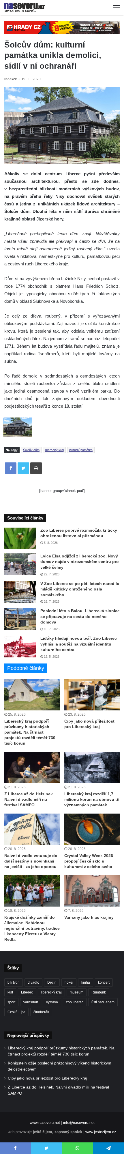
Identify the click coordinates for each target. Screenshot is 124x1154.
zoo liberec (74, 1002)
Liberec (27, 992)
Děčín (52, 982)
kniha (85, 982)
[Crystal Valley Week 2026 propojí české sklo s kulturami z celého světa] (92, 829)
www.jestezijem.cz (100, 1132)
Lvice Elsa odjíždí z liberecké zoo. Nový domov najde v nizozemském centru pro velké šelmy (79, 562)
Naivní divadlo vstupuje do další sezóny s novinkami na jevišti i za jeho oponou (30, 861)
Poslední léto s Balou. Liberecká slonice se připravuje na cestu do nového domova (80, 616)
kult (10, 992)
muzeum (76, 992)
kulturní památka (81, 450)
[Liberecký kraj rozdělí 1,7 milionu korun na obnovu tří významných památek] (92, 767)
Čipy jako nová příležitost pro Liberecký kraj (47, 1078)
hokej (69, 982)
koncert (104, 982)
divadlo (33, 982)
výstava (52, 1002)
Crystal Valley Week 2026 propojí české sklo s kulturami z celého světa (88, 861)
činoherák (41, 1012)
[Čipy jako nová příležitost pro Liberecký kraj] (92, 694)
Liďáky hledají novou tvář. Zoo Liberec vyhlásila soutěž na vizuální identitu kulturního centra (78, 644)
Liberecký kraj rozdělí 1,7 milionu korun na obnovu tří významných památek (91, 799)
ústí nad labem (102, 1002)
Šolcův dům (31, 450)
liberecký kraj (54, 450)
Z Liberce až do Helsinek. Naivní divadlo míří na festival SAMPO (29, 799)
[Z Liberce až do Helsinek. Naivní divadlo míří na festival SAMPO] (32, 767)
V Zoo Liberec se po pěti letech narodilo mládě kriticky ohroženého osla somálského (79, 589)
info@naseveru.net (79, 1122)
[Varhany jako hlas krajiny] (92, 891)
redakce (10, 79)
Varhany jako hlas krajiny (89, 917)
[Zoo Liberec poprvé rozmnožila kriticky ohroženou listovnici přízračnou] (20, 538)
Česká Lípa (16, 1012)
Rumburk (98, 992)
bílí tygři (13, 982)
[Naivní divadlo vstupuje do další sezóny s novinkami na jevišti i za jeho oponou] (32, 829)
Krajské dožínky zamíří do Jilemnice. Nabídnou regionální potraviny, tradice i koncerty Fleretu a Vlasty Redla (32, 928)
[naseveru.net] (24, 7)
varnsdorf (30, 1002)
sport (11, 1002)
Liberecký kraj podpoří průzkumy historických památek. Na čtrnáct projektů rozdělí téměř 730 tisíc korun (29, 732)
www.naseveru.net (45, 1122)
